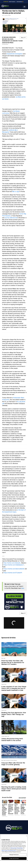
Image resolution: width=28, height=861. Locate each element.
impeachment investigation (14, 54)
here (22, 588)
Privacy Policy (20, 847)
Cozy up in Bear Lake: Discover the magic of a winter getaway (13, 763)
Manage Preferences (14, 854)
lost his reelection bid (11, 218)
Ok (26, 835)
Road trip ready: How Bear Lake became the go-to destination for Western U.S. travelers (12, 662)
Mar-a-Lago (15, 191)
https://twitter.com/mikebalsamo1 (14, 565)
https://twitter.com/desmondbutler (14, 569)
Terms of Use (13, 847)
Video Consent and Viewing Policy (8, 850)
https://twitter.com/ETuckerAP (13, 573)
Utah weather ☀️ (20, 1)
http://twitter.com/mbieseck (12, 563)
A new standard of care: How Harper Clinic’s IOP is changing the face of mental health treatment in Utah (13, 688)
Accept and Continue (14, 858)
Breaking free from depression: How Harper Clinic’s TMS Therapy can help (13, 714)
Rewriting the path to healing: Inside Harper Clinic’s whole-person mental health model (13, 788)
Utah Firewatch (12, 1)
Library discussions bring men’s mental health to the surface (12, 739)
